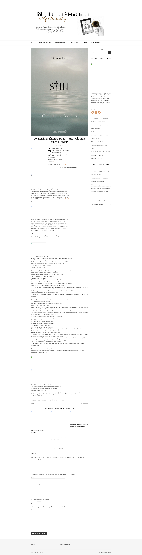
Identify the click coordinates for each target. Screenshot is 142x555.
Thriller (62, 400)
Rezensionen (56, 400)
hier (54, 161)
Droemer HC (54, 154)
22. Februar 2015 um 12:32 (36, 454)
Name (33, 477)
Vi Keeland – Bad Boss (96, 158)
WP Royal (41, 552)
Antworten (85, 453)
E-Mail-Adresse (35, 484)
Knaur (50, 400)
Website (33, 492)
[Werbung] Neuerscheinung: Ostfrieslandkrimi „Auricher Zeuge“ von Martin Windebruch (101, 125)
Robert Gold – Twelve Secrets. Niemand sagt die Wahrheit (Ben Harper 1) (99, 145)
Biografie (34, 400)
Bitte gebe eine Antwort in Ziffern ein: (40, 499)
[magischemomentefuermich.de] (71, 22)
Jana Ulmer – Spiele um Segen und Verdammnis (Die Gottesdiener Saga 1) (99, 181)
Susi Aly (35, 403)
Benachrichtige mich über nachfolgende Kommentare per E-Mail (48, 507)
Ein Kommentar (84, 403)
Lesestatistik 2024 (61, 43)
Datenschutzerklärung (64, 544)
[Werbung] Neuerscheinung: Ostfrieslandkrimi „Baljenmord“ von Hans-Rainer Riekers (100, 135)
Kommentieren (35, 510)
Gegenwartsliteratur (42, 400)
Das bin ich (75, 43)
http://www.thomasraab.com (73, 199)
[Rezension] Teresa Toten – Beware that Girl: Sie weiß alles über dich (58, 438)
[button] (92, 112)
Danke (85, 43)
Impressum (34, 544)
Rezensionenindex (45, 43)
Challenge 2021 (96, 43)
